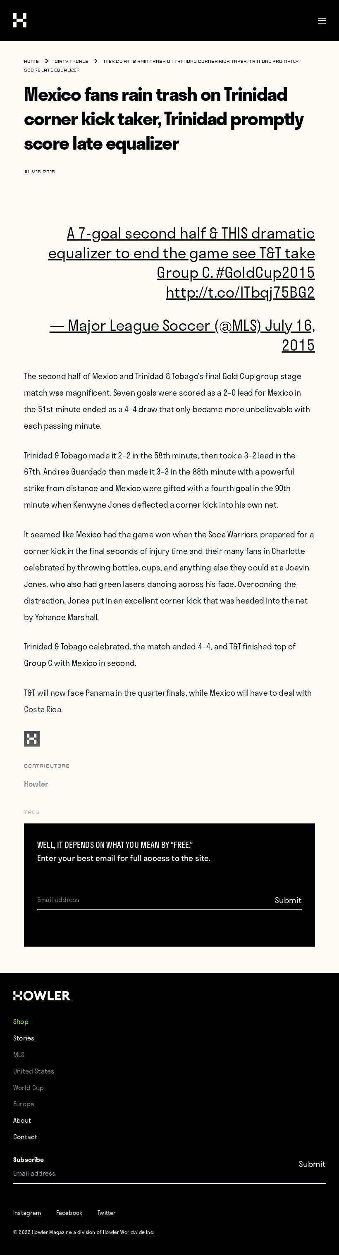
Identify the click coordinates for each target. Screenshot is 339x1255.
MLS (19, 1054)
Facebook (69, 1212)
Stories (23, 1038)
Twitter (107, 1212)
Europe (23, 1103)
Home (31, 62)
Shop (21, 1021)
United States (33, 1071)
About (22, 1120)
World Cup (28, 1087)
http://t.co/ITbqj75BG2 (240, 291)
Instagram (27, 1212)
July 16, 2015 (290, 334)
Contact (25, 1136)
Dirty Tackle (71, 62)
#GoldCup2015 (265, 271)
